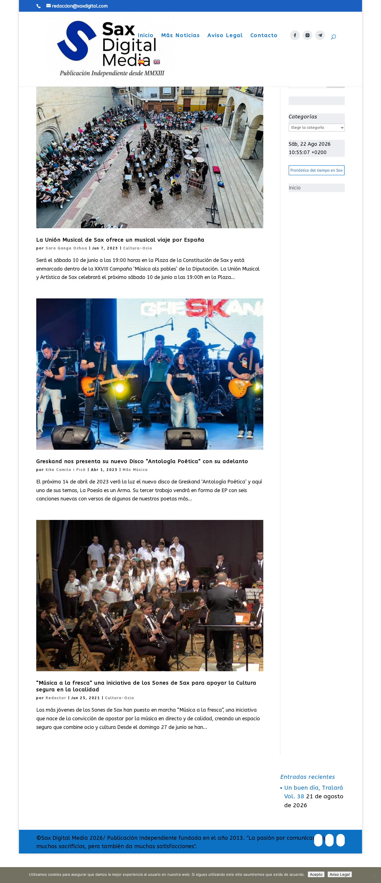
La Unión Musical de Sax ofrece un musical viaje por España (120, 240)
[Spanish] (142, 73)
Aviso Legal (225, 35)
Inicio (146, 35)
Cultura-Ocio (138, 248)
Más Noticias (180, 35)
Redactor (56, 698)
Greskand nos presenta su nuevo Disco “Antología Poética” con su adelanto (142, 461)
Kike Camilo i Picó (66, 470)
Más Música (135, 470)
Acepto (316, 874)
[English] (157, 73)
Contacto (264, 35)
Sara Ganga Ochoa (66, 248)
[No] (374, 875)
